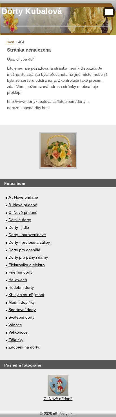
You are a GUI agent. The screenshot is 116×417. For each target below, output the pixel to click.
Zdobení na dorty (23, 347)
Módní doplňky (21, 302)
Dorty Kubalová (31, 11)
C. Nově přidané (22, 212)
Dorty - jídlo (18, 227)
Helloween (17, 280)
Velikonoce (18, 332)
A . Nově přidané (23, 197)
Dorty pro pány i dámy (28, 257)
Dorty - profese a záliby (29, 242)
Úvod (10, 42)
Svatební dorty (21, 317)
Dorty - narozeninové (27, 234)
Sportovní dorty (22, 309)
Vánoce (15, 325)
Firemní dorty (20, 272)
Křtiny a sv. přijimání (26, 294)
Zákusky (15, 340)
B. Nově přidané (22, 205)
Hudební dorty (21, 287)
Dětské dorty (19, 220)
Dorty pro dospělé (24, 250)
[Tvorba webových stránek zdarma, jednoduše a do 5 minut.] (74, 414)
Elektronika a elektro (26, 265)
